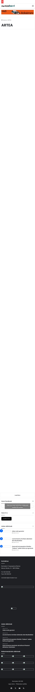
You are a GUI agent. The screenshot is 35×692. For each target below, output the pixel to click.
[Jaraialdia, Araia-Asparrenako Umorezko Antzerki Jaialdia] (28, 671)
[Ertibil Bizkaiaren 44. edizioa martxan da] (17, 203)
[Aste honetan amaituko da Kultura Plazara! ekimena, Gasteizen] (6, 665)
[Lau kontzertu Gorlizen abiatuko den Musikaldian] (6, 541)
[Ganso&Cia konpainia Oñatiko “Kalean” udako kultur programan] (6, 549)
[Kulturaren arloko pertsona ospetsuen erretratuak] (17, 255)
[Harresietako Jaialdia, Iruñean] (6, 671)
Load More (17, 495)
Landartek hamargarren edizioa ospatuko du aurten (16, 463)
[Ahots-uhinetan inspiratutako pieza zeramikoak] (17, 361)
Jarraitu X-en (6, 518)
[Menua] (33, 6)
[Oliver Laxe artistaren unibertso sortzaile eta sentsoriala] (17, 56)
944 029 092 (6, 572)
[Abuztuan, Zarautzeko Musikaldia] (17, 665)
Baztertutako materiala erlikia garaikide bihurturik (16, 291)
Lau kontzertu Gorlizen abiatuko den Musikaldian (22, 539)
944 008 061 (7, 574)
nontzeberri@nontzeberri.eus (9, 577)
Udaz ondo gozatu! (18, 531)
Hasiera (4, 20)
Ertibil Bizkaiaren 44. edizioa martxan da (14, 187)
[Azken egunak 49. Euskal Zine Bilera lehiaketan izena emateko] (28, 665)
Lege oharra (11, 684)
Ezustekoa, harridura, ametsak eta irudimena (16, 393)
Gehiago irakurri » (10, 78)
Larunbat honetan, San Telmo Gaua (15, 138)
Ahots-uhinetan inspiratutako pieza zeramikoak (13, 343)
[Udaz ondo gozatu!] (6, 533)
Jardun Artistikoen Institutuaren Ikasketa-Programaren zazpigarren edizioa (16, 426)
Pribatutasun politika (21, 684)
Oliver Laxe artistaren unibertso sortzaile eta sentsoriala (15, 38)
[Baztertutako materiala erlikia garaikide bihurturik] (17, 309)
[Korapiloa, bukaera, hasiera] (17, 105)
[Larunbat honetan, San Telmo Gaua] (17, 154)
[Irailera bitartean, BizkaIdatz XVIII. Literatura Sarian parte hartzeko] (17, 671)
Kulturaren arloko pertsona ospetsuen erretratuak (14, 237)
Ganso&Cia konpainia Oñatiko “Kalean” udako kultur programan (22, 547)
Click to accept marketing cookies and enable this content (17, 506)
